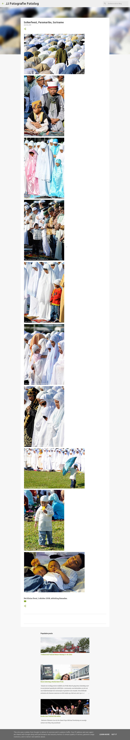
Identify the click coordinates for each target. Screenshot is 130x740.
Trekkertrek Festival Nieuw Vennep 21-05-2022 (56, 654)
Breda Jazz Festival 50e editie (51, 716)
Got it (114, 734)
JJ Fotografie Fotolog (22, 3)
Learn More (104, 734)
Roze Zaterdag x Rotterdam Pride (52, 682)
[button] (25, 29)
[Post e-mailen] (25, 602)
